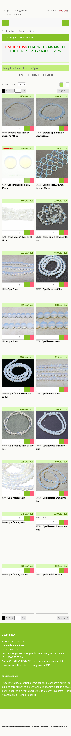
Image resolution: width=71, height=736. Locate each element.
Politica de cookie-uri (45, 726)
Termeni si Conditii (34, 726)
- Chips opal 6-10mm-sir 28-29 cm (17, 238)
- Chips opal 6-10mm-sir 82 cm (52, 238)
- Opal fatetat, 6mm (13, 497)
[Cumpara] (27, 128)
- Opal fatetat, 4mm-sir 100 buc (17, 447)
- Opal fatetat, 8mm (13, 522)
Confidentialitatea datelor (57, 726)
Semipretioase (22, 68)
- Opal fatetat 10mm (48, 341)
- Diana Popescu (27, 694)
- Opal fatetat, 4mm (48, 393)
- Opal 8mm (10, 341)
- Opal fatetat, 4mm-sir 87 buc (51, 447)
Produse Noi (8, 31)
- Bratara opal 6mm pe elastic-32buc (50, 134)
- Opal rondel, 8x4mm (49, 574)
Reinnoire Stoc (26, 31)
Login (7, 10)
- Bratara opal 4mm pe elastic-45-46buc (15, 134)
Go (23, 90)
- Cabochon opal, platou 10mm (16, 186)
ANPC (65, 726)
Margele (7, 68)
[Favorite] (32, 128)
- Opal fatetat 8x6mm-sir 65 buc (16, 395)
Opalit (35, 68)
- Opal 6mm (10, 289)
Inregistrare (21, 10)
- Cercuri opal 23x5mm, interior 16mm (50, 186)
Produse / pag (9, 84)
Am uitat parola (12, 14)
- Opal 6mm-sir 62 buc (49, 289)
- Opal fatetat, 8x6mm (15, 574)
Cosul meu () (57, 10)
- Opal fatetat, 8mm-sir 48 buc (51, 528)
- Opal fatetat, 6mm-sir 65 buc (51, 499)
